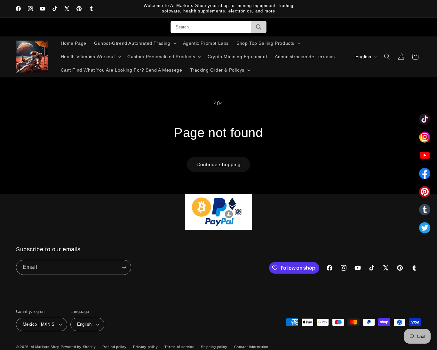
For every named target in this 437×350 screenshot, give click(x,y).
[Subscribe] (124, 267)
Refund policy (114, 347)
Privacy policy (145, 347)
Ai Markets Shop (45, 347)
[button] (134, 43)
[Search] (258, 27)
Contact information (251, 347)
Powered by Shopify (78, 347)
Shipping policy (214, 347)
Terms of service (179, 347)
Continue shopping (218, 164)
